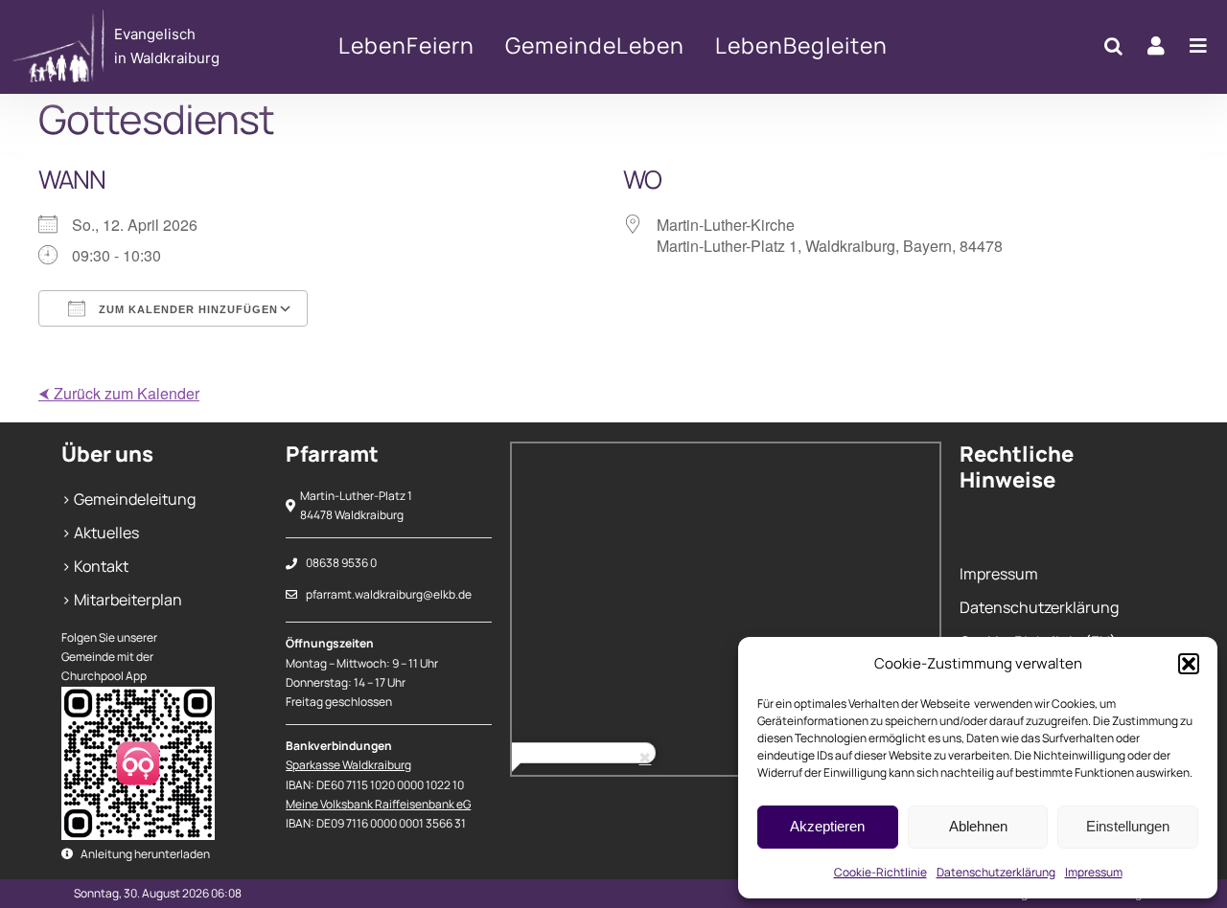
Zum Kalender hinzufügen (186, 309)
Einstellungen (1127, 826)
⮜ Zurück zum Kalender (118, 393)
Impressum (1094, 872)
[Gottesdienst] (132, 46)
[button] (1188, 663)
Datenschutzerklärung (996, 872)
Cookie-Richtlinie (880, 872)
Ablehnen (978, 826)
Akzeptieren (827, 826)
